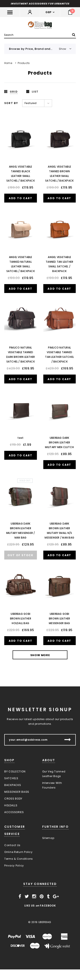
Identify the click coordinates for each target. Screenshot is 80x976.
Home (8, 63)
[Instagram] (34, 896)
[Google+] (56, 896)
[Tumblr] (48, 896)
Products (24, 63)
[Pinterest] (42, 896)
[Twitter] (27, 896)
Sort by (11, 103)
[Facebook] (20, 896)
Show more (40, 655)
